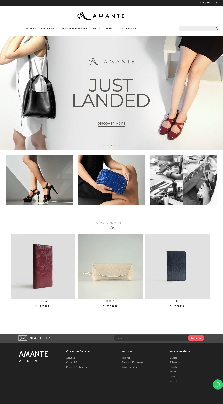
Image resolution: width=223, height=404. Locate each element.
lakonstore (175, 381)
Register (126, 358)
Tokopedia (175, 362)
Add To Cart (213, 3)
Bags (109, 28)
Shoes (96, 28)
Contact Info (72, 362)
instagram (37, 361)
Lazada (173, 367)
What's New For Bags (73, 28)
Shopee (173, 358)
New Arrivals (110, 223)
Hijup (172, 376)
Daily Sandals (127, 28)
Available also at (180, 351)
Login (201, 3)
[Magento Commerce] (101, 16)
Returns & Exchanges (132, 362)
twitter (20, 361)
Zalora (173, 371)
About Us (70, 358)
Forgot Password (130, 367)
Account (127, 351)
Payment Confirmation (76, 367)
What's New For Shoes (40, 28)
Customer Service (78, 351)
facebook (29, 361)
